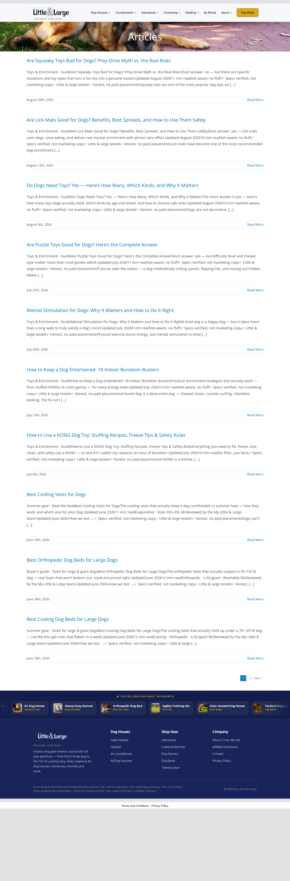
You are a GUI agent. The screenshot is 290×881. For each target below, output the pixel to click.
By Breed (210, 12)
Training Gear (171, 767)
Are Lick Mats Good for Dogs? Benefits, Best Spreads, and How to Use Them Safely (116, 119)
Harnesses (148, 12)
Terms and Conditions (135, 805)
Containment (124, 12)
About (225, 12)
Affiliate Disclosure (225, 747)
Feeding (190, 12)
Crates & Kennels (173, 747)
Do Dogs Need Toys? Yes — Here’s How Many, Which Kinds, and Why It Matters (112, 185)
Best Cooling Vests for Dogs (56, 494)
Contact (217, 754)
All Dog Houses (121, 761)
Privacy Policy (221, 761)
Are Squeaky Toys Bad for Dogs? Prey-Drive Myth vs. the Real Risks (99, 60)
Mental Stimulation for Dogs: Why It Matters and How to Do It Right (100, 310)
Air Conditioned (121, 754)
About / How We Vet (226, 740)
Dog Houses (99, 12)
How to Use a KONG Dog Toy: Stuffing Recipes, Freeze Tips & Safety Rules (106, 435)
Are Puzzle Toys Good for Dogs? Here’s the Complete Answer (92, 244)
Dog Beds (168, 761)
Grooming (171, 12)
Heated (116, 747)
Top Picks (247, 12)
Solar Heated (119, 740)
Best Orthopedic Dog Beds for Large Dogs (72, 560)
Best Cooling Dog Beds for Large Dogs (68, 619)
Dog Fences (170, 754)
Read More (255, 100)
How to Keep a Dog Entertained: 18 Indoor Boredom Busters (93, 369)
